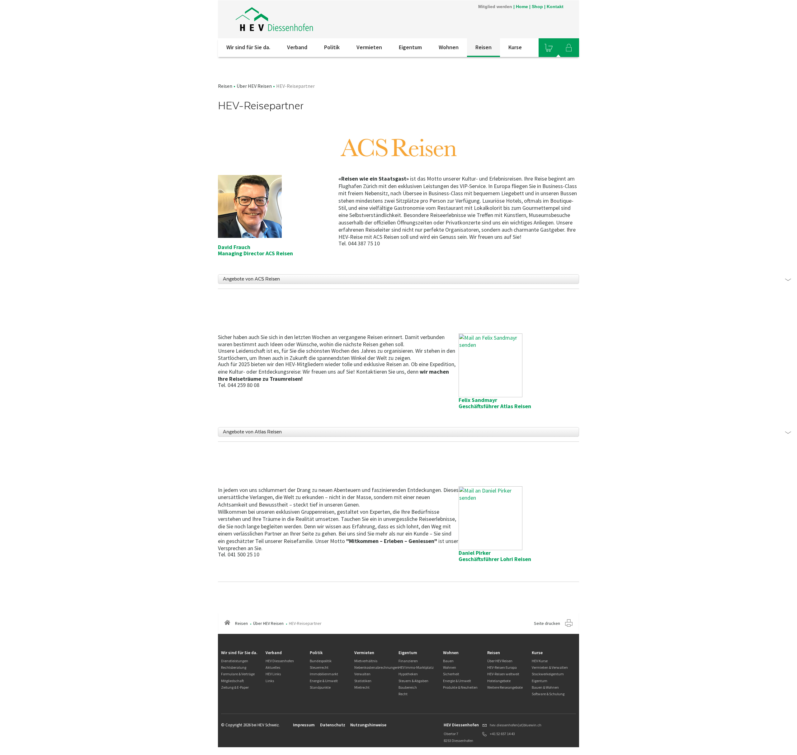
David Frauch (234, 247)
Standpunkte (320, 687)
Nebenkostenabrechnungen (376, 667)
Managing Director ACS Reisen (255, 253)
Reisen (483, 47)
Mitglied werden (495, 6)
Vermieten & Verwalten (550, 667)
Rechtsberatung (233, 667)
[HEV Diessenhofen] (301, 19)
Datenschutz (332, 725)
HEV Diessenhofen (280, 660)
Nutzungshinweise (368, 725)
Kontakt (555, 6)
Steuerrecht (319, 667)
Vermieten (369, 47)
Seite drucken (547, 623)
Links (270, 680)
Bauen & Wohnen (545, 687)
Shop (537, 6)
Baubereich (407, 687)
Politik (332, 47)
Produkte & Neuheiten (460, 687)
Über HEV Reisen (254, 86)
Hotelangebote (499, 680)
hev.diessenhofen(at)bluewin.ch (515, 725)
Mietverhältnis (365, 660)
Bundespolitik (321, 660)
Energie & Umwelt (324, 680)
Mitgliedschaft (232, 680)
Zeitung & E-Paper (235, 687)
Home (522, 6)
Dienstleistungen (234, 660)
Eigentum (410, 47)
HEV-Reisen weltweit (503, 674)
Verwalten (362, 674)
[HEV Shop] (549, 47)
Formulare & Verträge (238, 674)
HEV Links (273, 674)
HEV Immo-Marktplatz (416, 667)
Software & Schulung (548, 693)
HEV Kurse (540, 660)
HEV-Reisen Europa (502, 667)
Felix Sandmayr (478, 399)
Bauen (448, 660)
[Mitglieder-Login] (569, 47)
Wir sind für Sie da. (248, 47)
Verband (297, 47)
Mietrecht (362, 687)
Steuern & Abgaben (413, 680)
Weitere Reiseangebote (505, 687)
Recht (403, 693)
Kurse (515, 47)
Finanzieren (408, 660)
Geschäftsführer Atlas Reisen (495, 406)
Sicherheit (451, 674)
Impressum (304, 725)
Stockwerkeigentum (548, 674)
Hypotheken (408, 674)
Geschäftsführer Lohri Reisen (495, 559)
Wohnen (449, 47)
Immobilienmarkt (324, 674)
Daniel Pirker (475, 552)
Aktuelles (273, 667)
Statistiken (362, 680)
